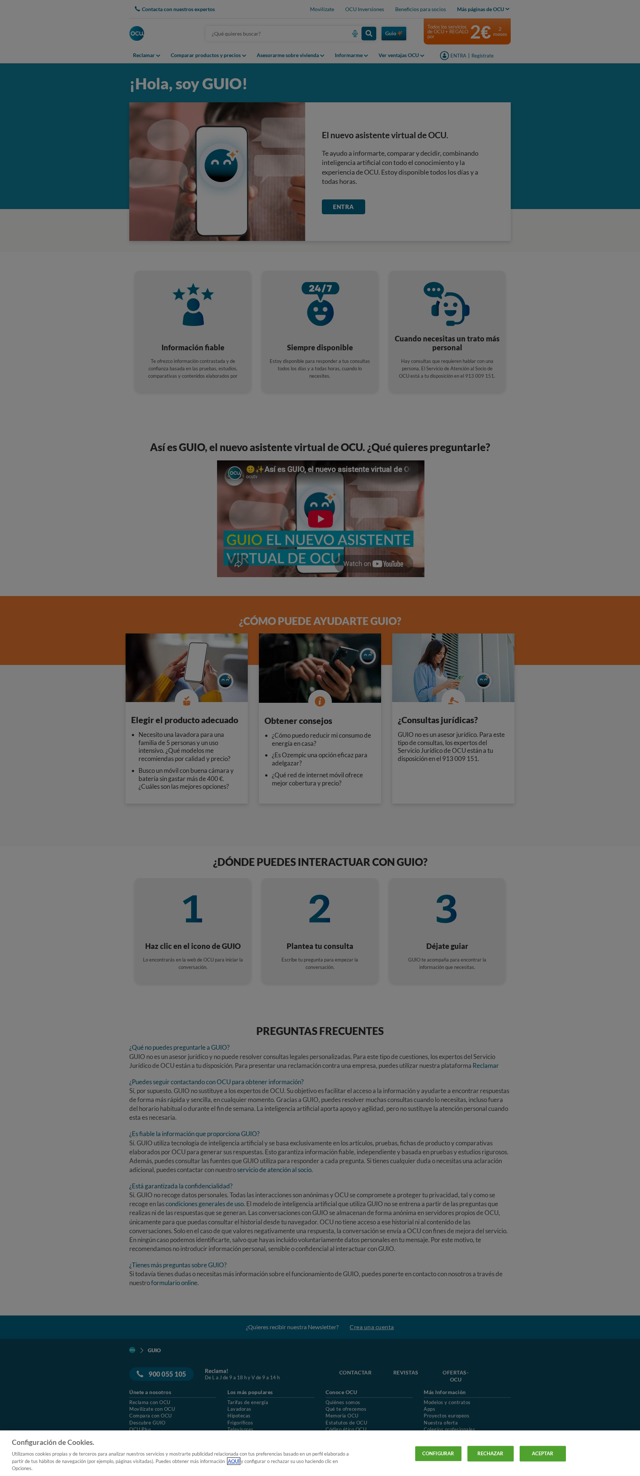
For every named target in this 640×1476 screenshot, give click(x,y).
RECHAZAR (490, 1453)
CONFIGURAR (438, 1453)
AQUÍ (234, 1461)
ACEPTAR (543, 1453)
